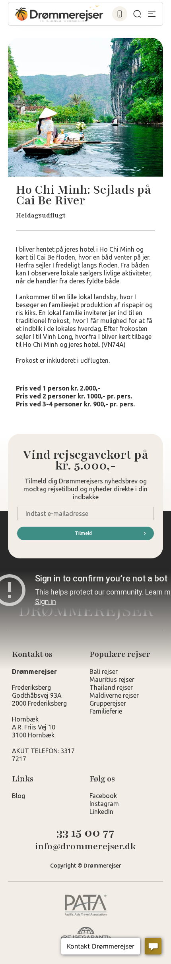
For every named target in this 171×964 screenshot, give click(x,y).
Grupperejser (107, 703)
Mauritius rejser (111, 679)
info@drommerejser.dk (85, 847)
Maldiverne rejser (114, 695)
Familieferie (105, 711)
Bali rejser (103, 671)
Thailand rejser (111, 687)
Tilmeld (83, 533)
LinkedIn (101, 811)
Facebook (103, 795)
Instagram (104, 803)
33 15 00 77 (85, 832)
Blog (18, 795)
